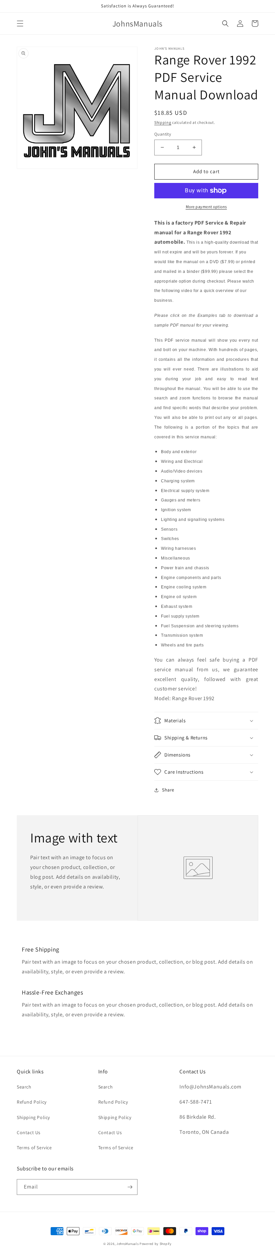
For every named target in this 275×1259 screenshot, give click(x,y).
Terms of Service (34, 1148)
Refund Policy (32, 1102)
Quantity (162, 134)
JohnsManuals (127, 1244)
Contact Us (29, 1132)
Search (24, 1087)
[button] (20, 23)
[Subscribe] (129, 1187)
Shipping (162, 122)
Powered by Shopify (156, 1244)
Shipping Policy (33, 1117)
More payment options (206, 206)
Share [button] (168, 790)
